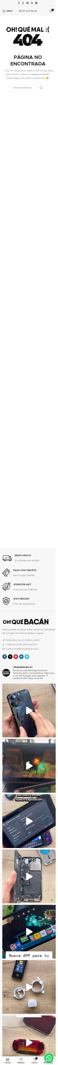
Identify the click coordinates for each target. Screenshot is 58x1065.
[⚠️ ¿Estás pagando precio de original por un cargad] (29, 987)
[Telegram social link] (36, 3)
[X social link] (23, 3)
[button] (49, 1058)
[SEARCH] (41, 87)
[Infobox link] (20, 558)
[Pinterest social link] (27, 3)
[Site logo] (28, 11)
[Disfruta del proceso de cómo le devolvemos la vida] (29, 710)
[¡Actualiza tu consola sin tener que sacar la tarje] (29, 821)
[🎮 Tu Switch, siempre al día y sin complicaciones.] (29, 932)
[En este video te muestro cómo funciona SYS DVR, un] (29, 766)
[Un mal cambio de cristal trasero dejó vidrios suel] (29, 876)
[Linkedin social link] (32, 3)
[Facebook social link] (19, 3)
